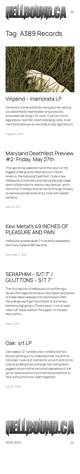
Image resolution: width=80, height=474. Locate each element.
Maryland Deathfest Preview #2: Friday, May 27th (39, 156)
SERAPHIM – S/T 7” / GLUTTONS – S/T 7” (29, 277)
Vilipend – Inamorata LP (34, 99)
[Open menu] (72, 12)
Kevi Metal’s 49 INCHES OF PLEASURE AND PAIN (37, 229)
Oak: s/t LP (19, 343)
